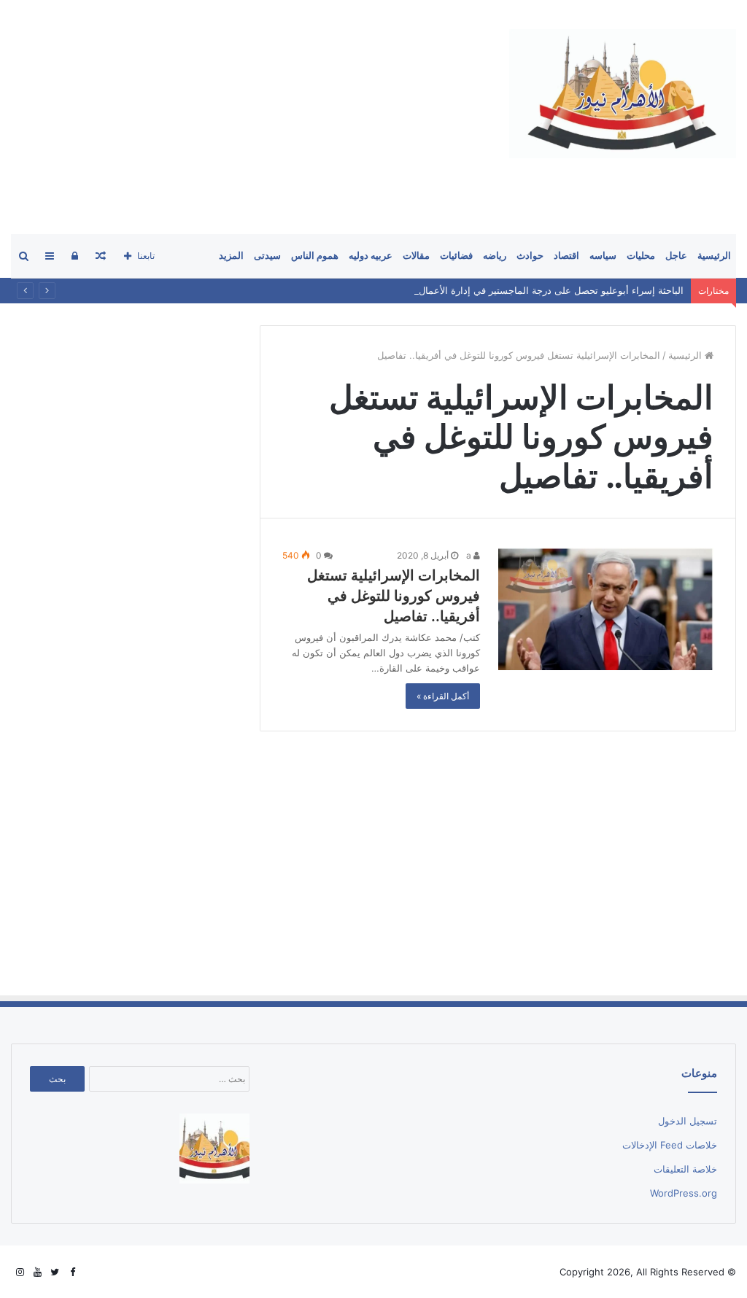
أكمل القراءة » (443, 696)
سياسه (602, 255)
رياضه (494, 255)
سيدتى (267, 255)
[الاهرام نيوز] (622, 93)
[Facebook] (72, 1272)
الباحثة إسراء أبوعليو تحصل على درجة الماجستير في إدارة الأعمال (551, 290)
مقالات (416, 255)
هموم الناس (314, 255)
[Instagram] (19, 1272)
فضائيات (456, 255)
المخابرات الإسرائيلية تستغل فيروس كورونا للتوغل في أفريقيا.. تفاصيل (393, 596)
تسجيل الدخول (687, 1121)
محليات (641, 255)
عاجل (676, 255)
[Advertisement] (373, 863)
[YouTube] (37, 1272)
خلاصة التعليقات (685, 1169)
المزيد (231, 255)
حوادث (529, 255)
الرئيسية (714, 255)
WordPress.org (683, 1193)
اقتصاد (566, 255)
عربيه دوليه (370, 255)
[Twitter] (54, 1272)
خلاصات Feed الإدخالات (669, 1145)
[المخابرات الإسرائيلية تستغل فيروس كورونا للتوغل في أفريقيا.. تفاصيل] (605, 609)
